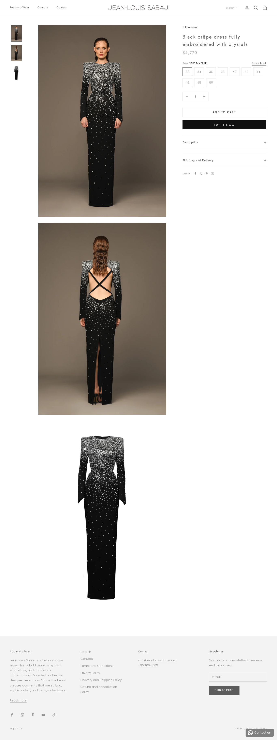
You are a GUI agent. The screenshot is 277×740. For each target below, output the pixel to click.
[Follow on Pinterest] (33, 715)
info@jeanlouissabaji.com (157, 660)
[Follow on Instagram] (22, 715)
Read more (18, 700)
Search (86, 652)
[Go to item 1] (16, 33)
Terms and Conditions (97, 666)
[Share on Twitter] (201, 173)
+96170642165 (148, 665)
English (230, 7)
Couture (43, 7)
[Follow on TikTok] (54, 715)
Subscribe (224, 690)
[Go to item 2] (16, 53)
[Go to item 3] (16, 73)
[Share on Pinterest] (206, 173)
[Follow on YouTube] (43, 715)
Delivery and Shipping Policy (101, 680)
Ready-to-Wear (19, 7)
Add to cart (224, 112)
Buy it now (224, 125)
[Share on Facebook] (195, 173)
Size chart (259, 63)
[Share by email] (212, 173)
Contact (62, 7)
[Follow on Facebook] (12, 715)
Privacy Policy (90, 673)
